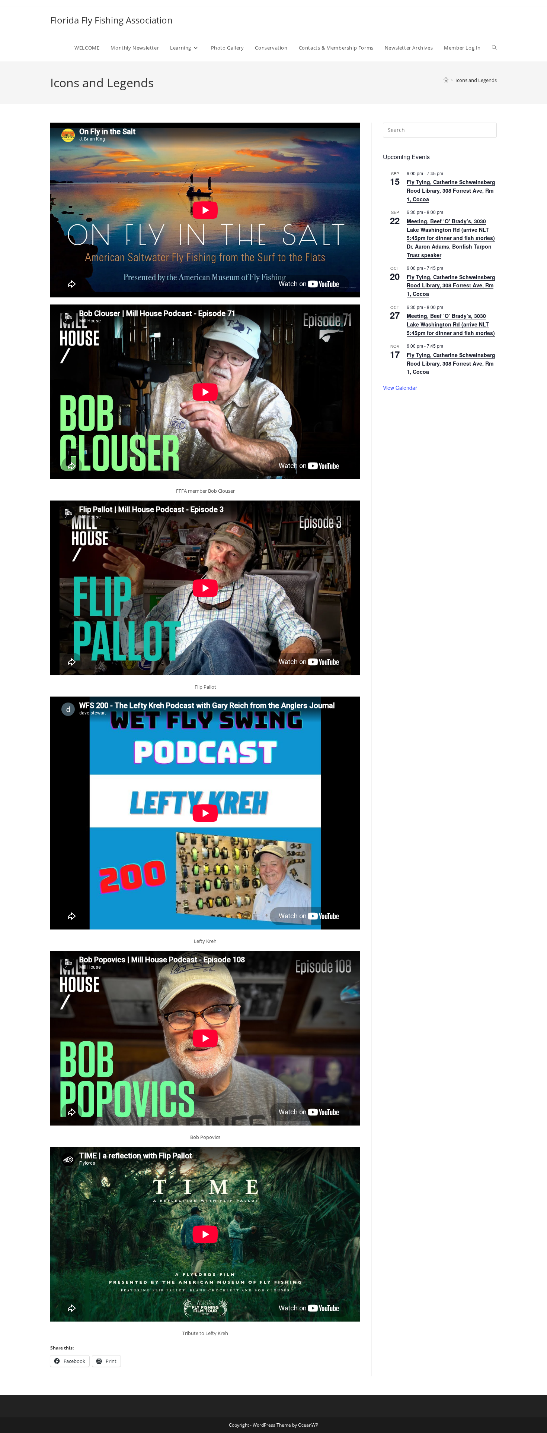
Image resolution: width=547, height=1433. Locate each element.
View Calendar (400, 387)
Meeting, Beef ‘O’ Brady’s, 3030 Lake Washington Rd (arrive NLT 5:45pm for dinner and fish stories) (451, 324)
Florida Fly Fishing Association (111, 20)
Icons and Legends (476, 80)
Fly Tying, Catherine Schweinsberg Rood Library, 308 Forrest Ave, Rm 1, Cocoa (451, 190)
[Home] (446, 80)
